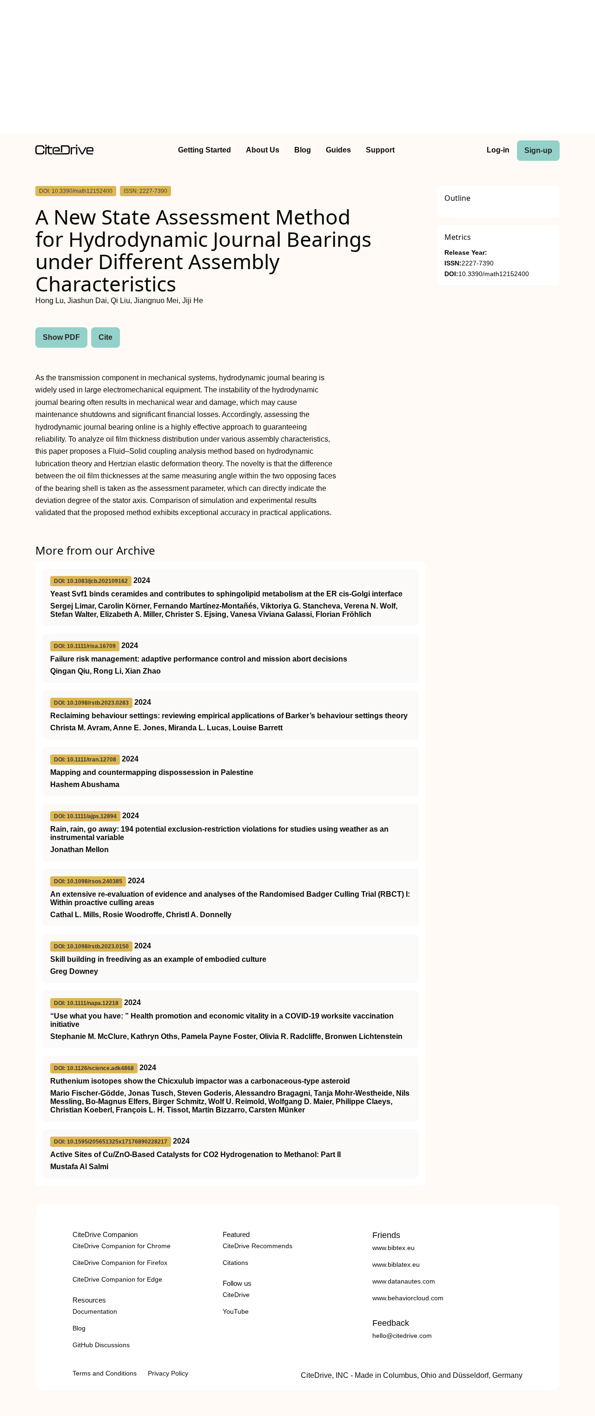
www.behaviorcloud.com (407, 1298)
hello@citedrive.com (402, 1335)
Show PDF (61, 337)
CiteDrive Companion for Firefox (120, 1262)
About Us (262, 150)
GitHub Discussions (101, 1345)
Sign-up (538, 150)
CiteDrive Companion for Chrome (122, 1246)
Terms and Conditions (105, 1373)
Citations (235, 1262)
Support (380, 150)
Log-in (498, 150)
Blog (302, 150)
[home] (64, 152)
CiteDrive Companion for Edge (117, 1279)
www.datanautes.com (403, 1281)
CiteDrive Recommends (257, 1246)
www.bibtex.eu (393, 1247)
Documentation (95, 1311)
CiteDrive (236, 1294)
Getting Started (204, 150)
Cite (105, 337)
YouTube (236, 1311)
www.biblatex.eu (396, 1264)
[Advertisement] (297, 69)
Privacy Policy (168, 1373)
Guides (338, 150)
